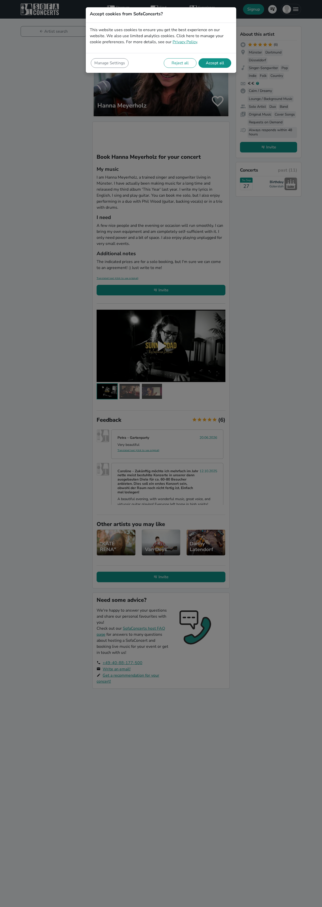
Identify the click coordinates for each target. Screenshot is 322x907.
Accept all (215, 63)
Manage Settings (109, 63)
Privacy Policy (185, 42)
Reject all (180, 63)
